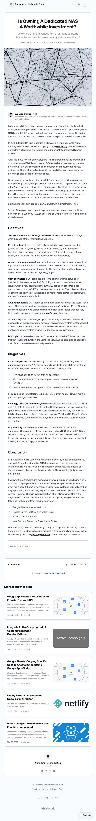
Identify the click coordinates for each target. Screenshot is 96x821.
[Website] (50, 771)
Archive (45, 789)
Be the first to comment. (55, 573)
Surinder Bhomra (23, 113)
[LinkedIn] (36, 114)
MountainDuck (47, 313)
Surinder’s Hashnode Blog (29, 4)
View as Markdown (67, 42)
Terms (61, 789)
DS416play (61, 146)
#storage (24, 546)
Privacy (53, 789)
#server (13, 546)
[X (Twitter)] (33, 114)
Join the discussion (78, 564)
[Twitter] (42, 771)
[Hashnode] (54, 771)
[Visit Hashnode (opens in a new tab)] (48, 808)
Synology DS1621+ (40, 535)
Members (36, 789)
